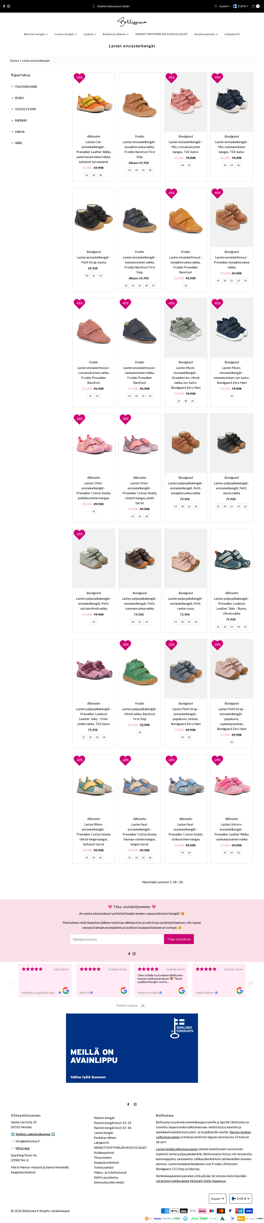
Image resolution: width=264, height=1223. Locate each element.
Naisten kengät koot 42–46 (112, 1128)
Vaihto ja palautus (106, 1177)
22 (238, 280)
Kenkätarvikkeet (115, 34)
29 (153, 285)
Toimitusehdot (104, 1167)
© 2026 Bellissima (23, 1211)
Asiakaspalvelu (205, 34)
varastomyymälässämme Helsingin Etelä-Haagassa (191, 1181)
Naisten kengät (35, 34)
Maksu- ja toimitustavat (110, 1172)
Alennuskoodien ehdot (109, 1182)
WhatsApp (22, 1148)
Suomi (223, 6)
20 (225, 165)
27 (139, 285)
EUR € (242, 6)
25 (143, 170)
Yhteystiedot (103, 1157)
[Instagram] (8, 6)
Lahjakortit (232, 34)
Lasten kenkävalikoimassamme (176, 1149)
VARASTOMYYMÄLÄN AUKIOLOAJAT (161, 34)
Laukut (89, 34)
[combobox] (132, 6)
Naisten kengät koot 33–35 (112, 1123)
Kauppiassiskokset (106, 1162)
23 (93, 175)
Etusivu (14, 60)
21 (87, 175)
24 (100, 175)
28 (150, 170)
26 (238, 165)
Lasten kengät (65, 34)
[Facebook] (4, 6)
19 (218, 280)
